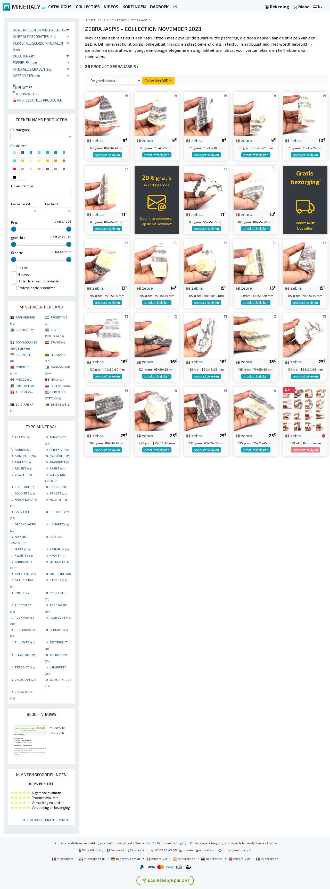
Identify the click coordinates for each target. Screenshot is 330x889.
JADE (56, 536)
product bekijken (107, 155)
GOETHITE (59, 512)
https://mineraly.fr (238, 850)
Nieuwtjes (22, 87)
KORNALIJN (59, 549)
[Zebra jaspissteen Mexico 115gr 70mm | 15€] (305, 260)
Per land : (52, 204)
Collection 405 (157, 80)
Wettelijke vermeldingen (85, 843)
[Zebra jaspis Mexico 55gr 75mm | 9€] (157, 113)
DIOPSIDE (58, 487)
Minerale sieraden (33, 69)
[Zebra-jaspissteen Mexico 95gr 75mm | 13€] (107, 260)
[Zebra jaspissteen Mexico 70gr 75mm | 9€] (206, 113)
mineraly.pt (242, 858)
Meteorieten (26, 75)
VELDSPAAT (25, 679)
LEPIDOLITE (60, 561)
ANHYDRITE (60, 456)
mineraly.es (186, 858)
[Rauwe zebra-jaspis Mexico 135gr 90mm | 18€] (206, 334)
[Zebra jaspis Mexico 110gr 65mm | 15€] (256, 260)
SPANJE (58, 342)
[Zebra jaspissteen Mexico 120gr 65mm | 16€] (157, 334)
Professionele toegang (207, 843)
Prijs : (15, 222)
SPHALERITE (25, 655)
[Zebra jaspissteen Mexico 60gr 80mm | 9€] (107, 113)
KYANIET (58, 555)
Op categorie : (20, 130)
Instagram (139, 850)
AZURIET (23, 468)
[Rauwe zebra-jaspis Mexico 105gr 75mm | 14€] (157, 260)
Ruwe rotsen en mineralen (39, 30)
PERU (57, 379)
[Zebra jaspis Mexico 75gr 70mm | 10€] (305, 113)
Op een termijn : (23, 186)
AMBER (22, 449)
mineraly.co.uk (94, 858)
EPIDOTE (58, 493)
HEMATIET (59, 524)
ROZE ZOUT (60, 617)
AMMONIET (25, 456)
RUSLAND (60, 386)
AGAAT (22, 437)
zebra (97, 140)
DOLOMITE (25, 493)
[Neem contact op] (175, 7)
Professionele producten (39, 100)
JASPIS (22, 549)
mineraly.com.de (128, 858)
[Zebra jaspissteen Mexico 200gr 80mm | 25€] (107, 408)
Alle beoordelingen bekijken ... (46, 819)
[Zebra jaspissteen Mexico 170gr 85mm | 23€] (305, 334)
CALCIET (23, 474)
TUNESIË (24, 392)
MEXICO (24, 379)
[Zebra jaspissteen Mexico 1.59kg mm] (305, 408)
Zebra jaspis (141, 20)
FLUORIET (59, 499)
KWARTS (24, 555)
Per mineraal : (21, 204)
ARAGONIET (60, 462)
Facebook (117, 850)
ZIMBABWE (60, 404)
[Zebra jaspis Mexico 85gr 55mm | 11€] (206, 187)
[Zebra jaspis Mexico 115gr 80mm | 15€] (206, 260)
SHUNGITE (25, 642)
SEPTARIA (59, 630)
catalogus (97, 20)
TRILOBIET (25, 667)
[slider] (13, 229)
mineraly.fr (65, 858)
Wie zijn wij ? (144, 843)
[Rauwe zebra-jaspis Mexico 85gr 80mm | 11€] (107, 187)
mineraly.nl (214, 858)
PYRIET (22, 592)
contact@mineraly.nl (199, 850)
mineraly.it (159, 858)
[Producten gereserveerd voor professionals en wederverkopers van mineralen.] (323, 436)
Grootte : (17, 253)
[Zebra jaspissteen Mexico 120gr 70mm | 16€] (107, 334)
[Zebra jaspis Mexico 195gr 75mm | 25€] (256, 408)
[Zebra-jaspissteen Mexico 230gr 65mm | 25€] (206, 408)
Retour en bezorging (172, 843)
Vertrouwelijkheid (119, 843)
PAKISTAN (25, 386)
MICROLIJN (60, 574)
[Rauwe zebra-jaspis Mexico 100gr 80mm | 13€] (256, 187)
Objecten (24, 56)
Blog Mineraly (92, 850)
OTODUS (58, 580)
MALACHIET (25, 574)
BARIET (57, 468)
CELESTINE (25, 487)
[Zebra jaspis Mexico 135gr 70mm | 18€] (256, 334)
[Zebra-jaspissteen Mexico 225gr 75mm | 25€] (157, 408)
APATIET (23, 462)
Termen (58, 843)
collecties (118, 20)
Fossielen (25, 62)
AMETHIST (59, 449)
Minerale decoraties (34, 36)
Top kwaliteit (26, 94)
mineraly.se (269, 858)
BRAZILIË (25, 330)
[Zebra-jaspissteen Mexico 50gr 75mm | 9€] (256, 113)
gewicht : (18, 238)
